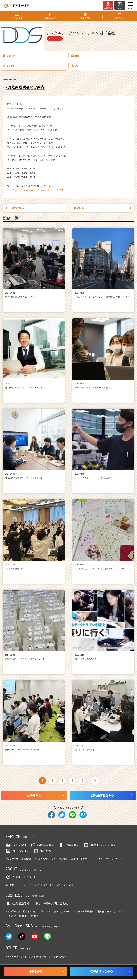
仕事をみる (34, 795)
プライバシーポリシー (67, 885)
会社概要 (9, 885)
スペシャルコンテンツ (45, 859)
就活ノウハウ (11, 859)
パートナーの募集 (38, 957)
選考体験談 (26, 859)
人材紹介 (100, 911)
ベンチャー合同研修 (83, 911)
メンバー (104, 65)
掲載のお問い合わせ (55, 903)
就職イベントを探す (103, 844)
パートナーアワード (58, 957)
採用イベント (29, 911)
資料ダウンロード (62, 911)
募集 (104, 55)
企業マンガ (86, 859)
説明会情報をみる (102, 795)
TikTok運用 (10, 916)
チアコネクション (115, 911)
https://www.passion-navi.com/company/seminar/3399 (35, 190)
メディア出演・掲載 (44, 885)
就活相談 (62, 859)
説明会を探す (46, 844)
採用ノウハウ (45, 911)
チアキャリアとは (23, 877)
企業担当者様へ (22, 903)
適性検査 (46, 850)
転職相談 (74, 859)
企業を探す (72, 844)
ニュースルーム (24, 885)
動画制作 (23, 916)
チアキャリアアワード (16, 957)
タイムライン (21, 850)
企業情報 (36, 65)
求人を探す (19, 844)
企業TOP (36, 55)
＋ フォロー (55, 38)
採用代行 (34, 916)
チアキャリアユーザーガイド (108, 859)
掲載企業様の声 (12, 911)
